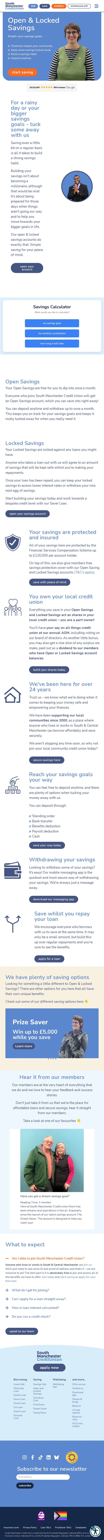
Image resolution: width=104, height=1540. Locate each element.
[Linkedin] (48, 1457)
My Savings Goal (52, 323)
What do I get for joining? (30, 1290)
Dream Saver (40, 1408)
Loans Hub (19, 1384)
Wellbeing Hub (58, 1386)
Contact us (77, 1388)
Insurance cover (11, 1527)
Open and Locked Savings (38, 1391)
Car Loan (18, 1407)
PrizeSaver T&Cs (63, 1527)
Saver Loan (19, 1399)
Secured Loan (18, 1417)
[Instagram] (24, 1457)
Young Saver (39, 1412)
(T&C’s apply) (84, 572)
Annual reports (76, 1411)
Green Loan (20, 1411)
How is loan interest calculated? (35, 1308)
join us (87, 1265)
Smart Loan (19, 1403)
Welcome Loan (19, 1390)
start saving (67, 1277)
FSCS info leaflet (77, 1425)
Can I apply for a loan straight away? (39, 1299)
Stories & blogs (77, 1400)
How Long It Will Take (52, 343)
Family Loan (20, 1395)
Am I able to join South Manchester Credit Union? (48, 1258)
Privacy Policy (30, 1527)
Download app (77, 1394)
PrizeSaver (39, 1404)
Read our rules (77, 1418)
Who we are (78, 1384)
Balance (76, 1406)
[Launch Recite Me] (95, 1531)
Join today (48, 1277)
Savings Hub (39, 1384)
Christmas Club (38, 1399)
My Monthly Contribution (52, 333)
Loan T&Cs (46, 1527)
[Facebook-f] (32, 1457)
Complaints (80, 1527)
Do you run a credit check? (31, 1316)
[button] (52, 87)
